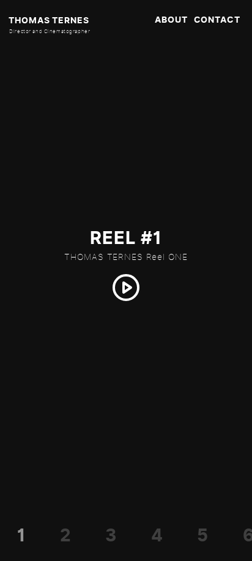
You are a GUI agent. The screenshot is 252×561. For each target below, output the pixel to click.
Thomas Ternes (49, 20)
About (171, 19)
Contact (217, 19)
